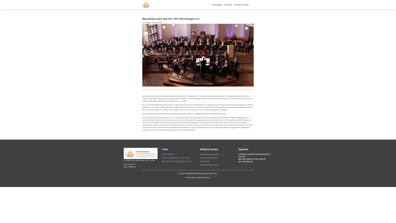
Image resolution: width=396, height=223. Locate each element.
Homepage (217, 5)
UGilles (148, 22)
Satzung (228, 5)
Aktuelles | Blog (241, 5)
